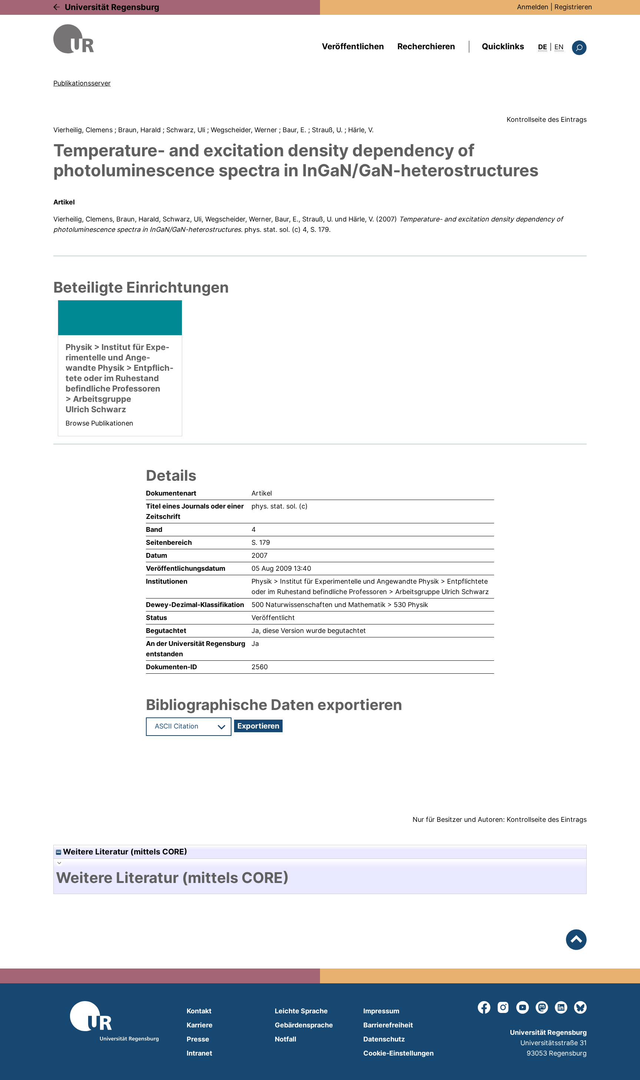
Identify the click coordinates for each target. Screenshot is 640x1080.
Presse (198, 1039)
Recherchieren (426, 46)
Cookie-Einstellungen (398, 1053)
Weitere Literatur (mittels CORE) (124, 851)
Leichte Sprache (301, 1011)
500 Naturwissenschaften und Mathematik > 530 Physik (339, 605)
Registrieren (573, 7)
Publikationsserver (82, 83)
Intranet (199, 1053)
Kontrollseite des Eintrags (547, 119)
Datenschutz (384, 1039)
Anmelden (533, 7)
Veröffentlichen (353, 46)
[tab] (320, 877)
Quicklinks (503, 46)
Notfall (285, 1039)
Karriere (200, 1025)
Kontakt (199, 1011)
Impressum (381, 1011)
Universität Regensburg (112, 7)
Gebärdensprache (304, 1025)
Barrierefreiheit (388, 1025)
